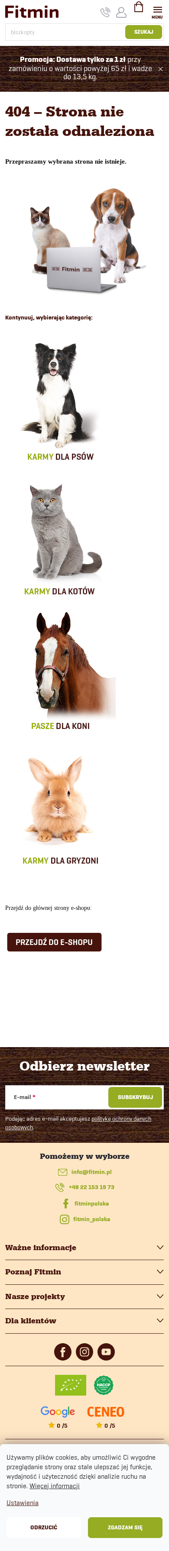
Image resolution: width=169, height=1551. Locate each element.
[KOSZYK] (138, 10)
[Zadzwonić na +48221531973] (105, 12)
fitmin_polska (91, 1219)
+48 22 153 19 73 (91, 1187)
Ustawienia (22, 1503)
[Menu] (157, 11)
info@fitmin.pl (92, 1172)
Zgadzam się (125, 1527)
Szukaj (143, 31)
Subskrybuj (135, 1097)
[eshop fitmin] (84, 239)
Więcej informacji (54, 1486)
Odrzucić (43, 1527)
